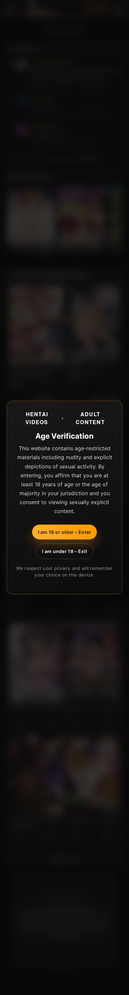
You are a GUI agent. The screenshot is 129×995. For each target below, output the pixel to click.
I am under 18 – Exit (64, 551)
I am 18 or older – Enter (64, 532)
